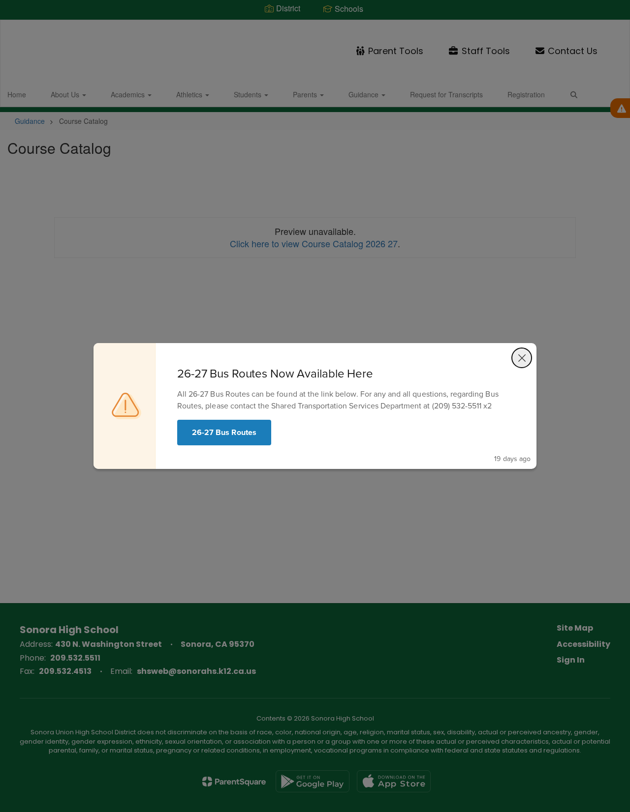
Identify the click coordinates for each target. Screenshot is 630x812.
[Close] (522, 358)
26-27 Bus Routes (224, 432)
